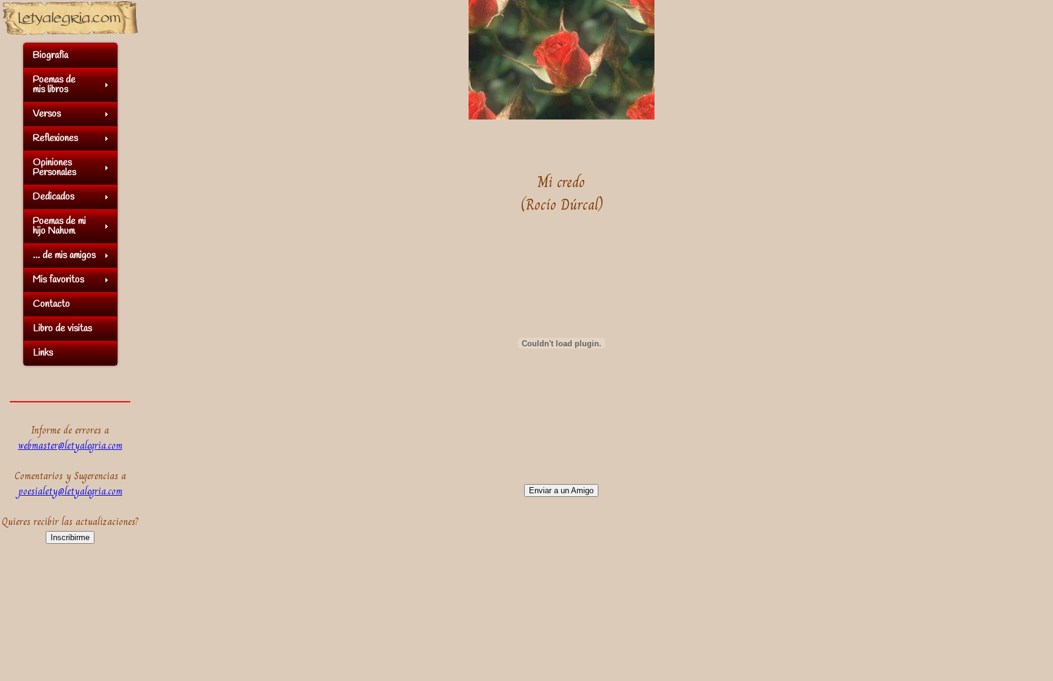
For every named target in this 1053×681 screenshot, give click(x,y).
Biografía (50, 55)
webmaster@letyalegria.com (70, 445)
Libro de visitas (62, 328)
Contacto (51, 304)
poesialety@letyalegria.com (70, 491)
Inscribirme (70, 537)
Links (43, 352)
